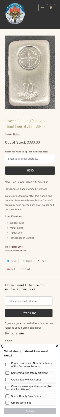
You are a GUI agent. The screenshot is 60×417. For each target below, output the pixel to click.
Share (29, 261)
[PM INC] (15, 16)
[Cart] (51, 7)
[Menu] (42, 7)
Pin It (44, 261)
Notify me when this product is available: (26, 151)
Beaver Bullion (12, 134)
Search (8, 340)
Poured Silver (17, 247)
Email (27, 269)
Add (13, 269)
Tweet (13, 261)
